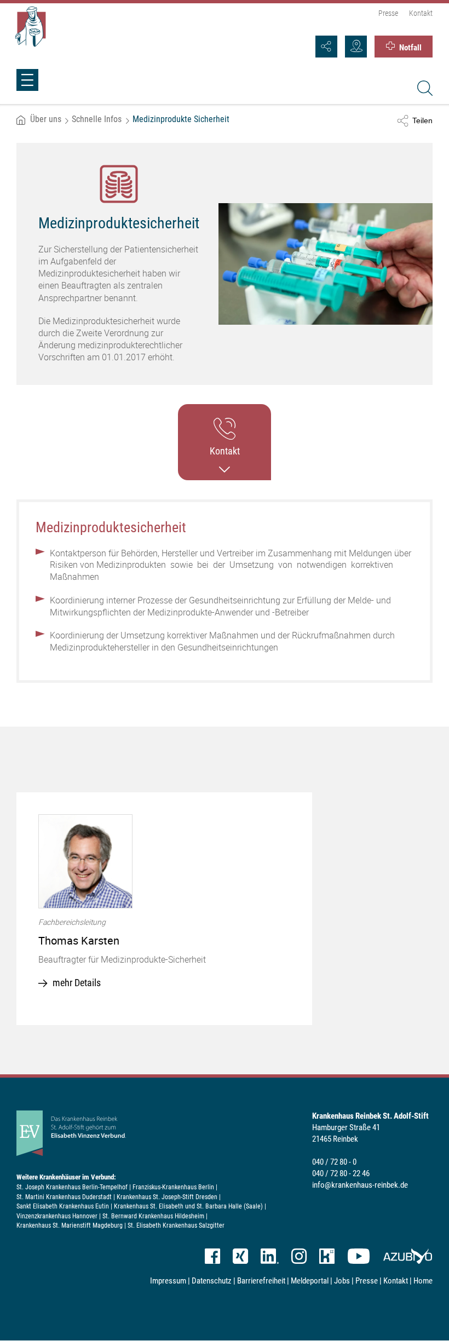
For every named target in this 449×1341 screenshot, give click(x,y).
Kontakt (421, 13)
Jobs (342, 1281)
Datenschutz (212, 1281)
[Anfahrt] (356, 46)
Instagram (299, 1256)
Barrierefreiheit (261, 1281)
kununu (327, 1256)
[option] (164, 908)
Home (423, 1281)
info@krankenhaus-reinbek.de (360, 1185)
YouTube (358, 1256)
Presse (388, 13)
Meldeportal (310, 1281)
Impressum (168, 1281)
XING (240, 1256)
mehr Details (77, 982)
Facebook (212, 1256)
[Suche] (423, 90)
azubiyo (408, 1256)
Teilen (422, 120)
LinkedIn (270, 1256)
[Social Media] (326, 46)
